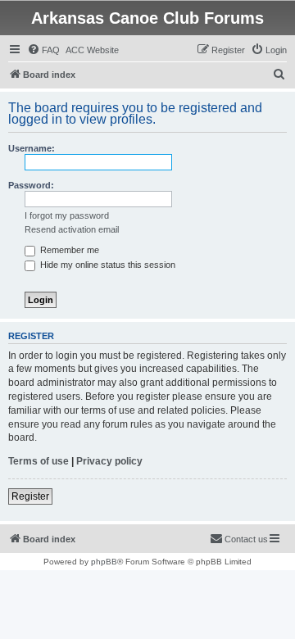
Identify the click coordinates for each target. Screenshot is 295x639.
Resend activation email (72, 229)
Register (30, 496)
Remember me (68, 250)
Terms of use (38, 461)
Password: (31, 185)
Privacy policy (109, 461)
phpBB (104, 561)
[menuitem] (43, 50)
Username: (31, 148)
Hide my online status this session (106, 265)
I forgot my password (67, 215)
